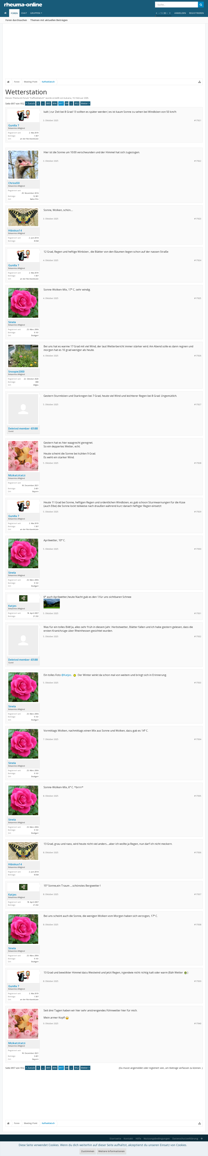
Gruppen (35, 13)
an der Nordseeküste (29, 138)
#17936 (197, 852)
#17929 (197, 511)
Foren (14, 13)
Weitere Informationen (111, 1151)
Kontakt (128, 1138)
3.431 (36, 488)
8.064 (36, 241)
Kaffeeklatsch (37, 97)
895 (48, 103)
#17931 (197, 613)
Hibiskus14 (15, 230)
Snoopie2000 (16, 371)
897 (61, 103)
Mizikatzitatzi (16, 475)
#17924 (197, 260)
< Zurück (30, 103)
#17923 (197, 218)
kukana (67, 97)
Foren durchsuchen (16, 20)
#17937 (197, 894)
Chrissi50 (14, 183)
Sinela (12, 322)
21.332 (36, 616)
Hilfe (138, 1138)
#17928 (197, 463)
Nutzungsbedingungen (157, 1138)
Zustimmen (87, 1151)
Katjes (12, 605)
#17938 (197, 924)
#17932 (197, 636)
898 (67, 103)
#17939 (197, 981)
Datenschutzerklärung (185, 1138)
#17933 (197, 682)
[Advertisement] (104, 53)
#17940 (197, 1023)
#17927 (197, 404)
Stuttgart (35, 335)
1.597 (36, 136)
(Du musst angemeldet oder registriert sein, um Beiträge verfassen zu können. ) (161, 1067)
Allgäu (36, 385)
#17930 (197, 549)
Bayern (35, 491)
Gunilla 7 (13, 125)
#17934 (197, 739)
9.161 (36, 332)
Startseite (115, 1138)
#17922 (197, 161)
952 (77, 103)
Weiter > (85, 103)
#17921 (197, 120)
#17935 (197, 796)
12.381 (36, 196)
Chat (24, 13)
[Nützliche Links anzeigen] (199, 82)
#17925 (197, 298)
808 (37, 382)
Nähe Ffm (34, 199)
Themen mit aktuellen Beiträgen (49, 20)
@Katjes (66, 675)
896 (55, 103)
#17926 (197, 355)
